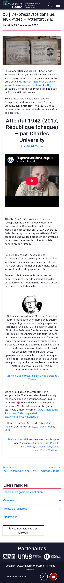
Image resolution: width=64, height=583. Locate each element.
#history (24, 413)
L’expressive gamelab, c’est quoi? (23, 492)
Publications (10, 517)
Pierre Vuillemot (49, 450)
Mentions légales (16, 576)
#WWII (33, 413)
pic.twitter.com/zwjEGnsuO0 (21, 416)
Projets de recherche (15, 508)
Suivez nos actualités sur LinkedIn (23, 530)
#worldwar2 (12, 413)
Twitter (39, 146)
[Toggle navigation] (57, 4)
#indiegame (51, 409)
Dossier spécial (17, 439)
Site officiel (27, 146)
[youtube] (53, 576)
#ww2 (39, 409)
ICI (18, 112)
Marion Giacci (43, 446)
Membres (8, 500)
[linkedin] (44, 576)
